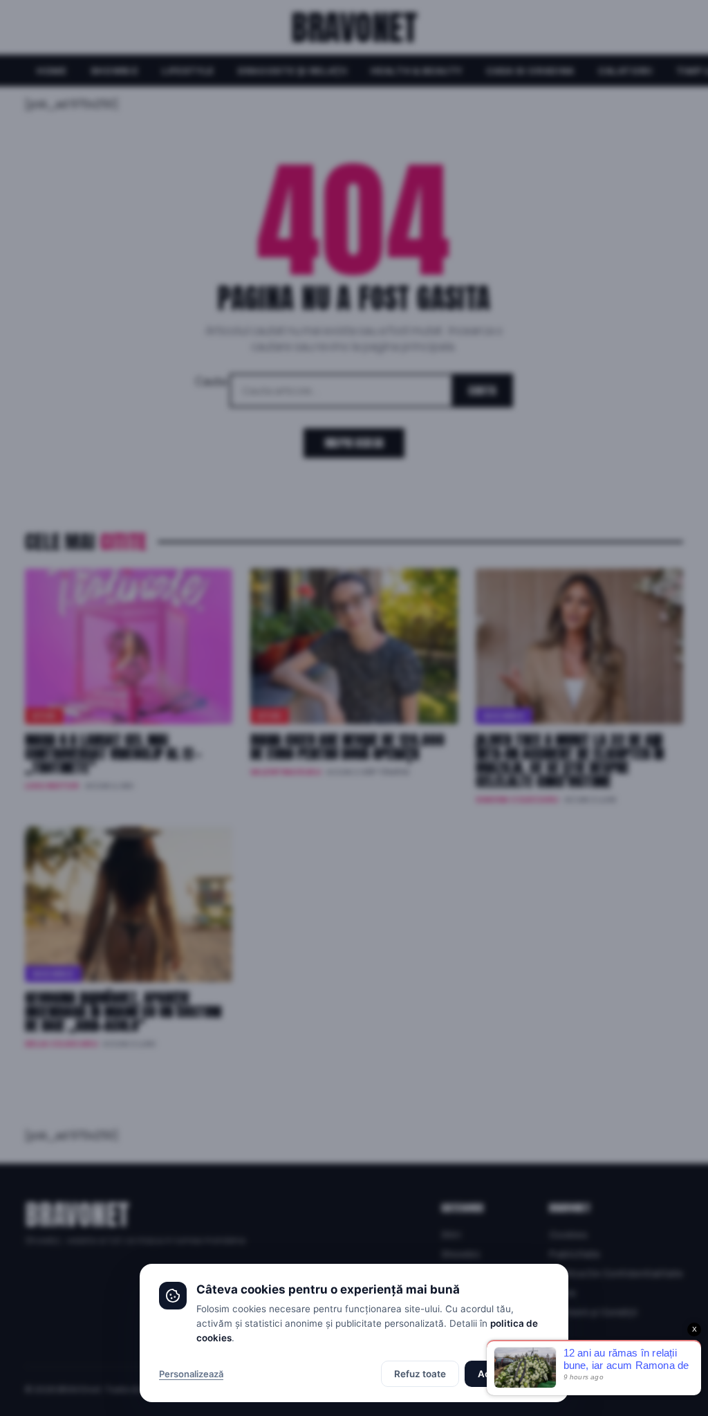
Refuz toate (420, 1373)
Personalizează (191, 1373)
